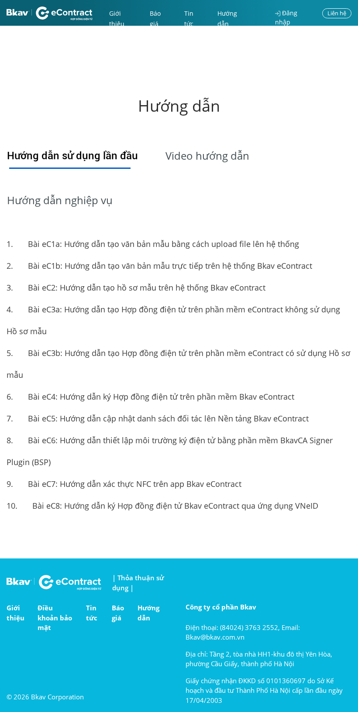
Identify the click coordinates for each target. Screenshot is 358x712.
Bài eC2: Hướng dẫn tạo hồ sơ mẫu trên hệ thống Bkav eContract (136, 287)
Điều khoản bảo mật (55, 617)
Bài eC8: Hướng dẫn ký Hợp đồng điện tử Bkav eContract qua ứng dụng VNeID (162, 505)
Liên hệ (336, 13)
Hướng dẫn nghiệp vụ (60, 200)
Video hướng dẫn (207, 155)
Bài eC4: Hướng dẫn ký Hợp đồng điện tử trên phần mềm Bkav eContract (150, 396)
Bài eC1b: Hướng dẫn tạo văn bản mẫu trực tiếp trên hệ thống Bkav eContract (159, 265)
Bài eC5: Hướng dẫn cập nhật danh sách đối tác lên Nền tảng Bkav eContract (158, 418)
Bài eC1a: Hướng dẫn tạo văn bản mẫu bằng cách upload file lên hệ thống (153, 244)
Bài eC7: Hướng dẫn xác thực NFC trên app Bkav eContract (124, 484)
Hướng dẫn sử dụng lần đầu (72, 156)
